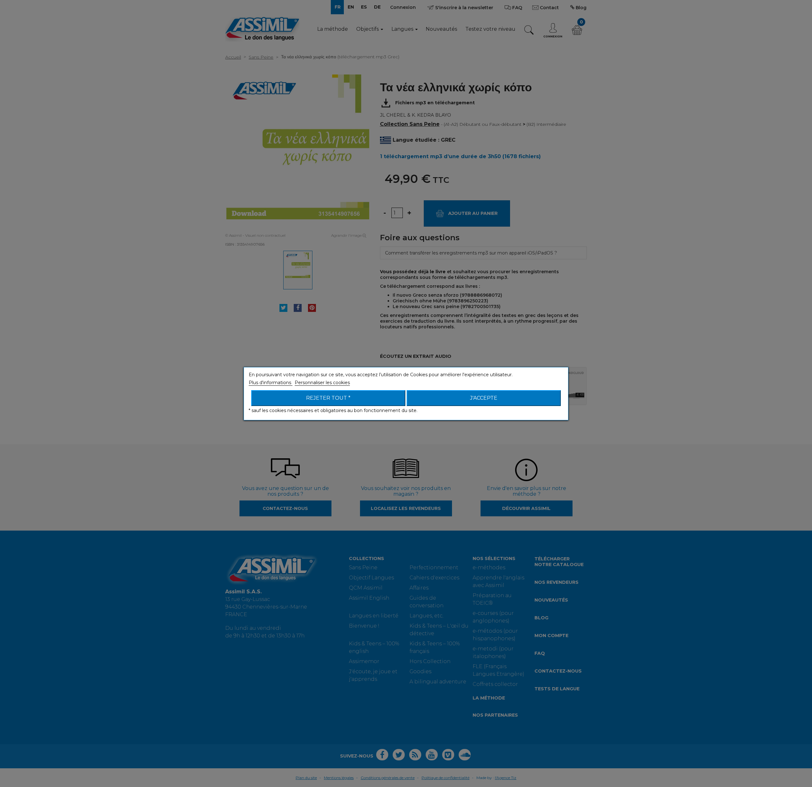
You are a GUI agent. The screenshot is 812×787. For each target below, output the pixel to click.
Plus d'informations (270, 382)
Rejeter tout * (328, 398)
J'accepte (483, 398)
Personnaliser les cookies (322, 382)
